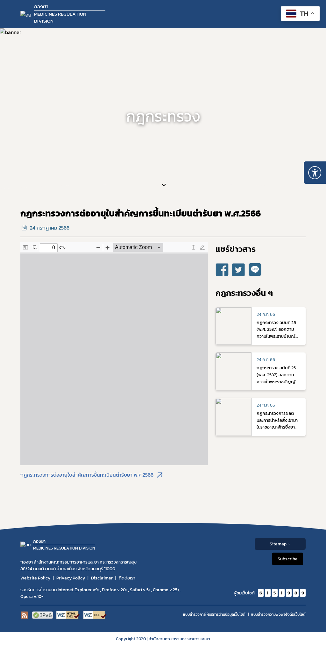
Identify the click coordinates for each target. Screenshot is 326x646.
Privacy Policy (70, 578)
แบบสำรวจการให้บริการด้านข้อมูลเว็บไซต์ (214, 614)
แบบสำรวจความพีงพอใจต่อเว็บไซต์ (278, 614)
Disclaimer (102, 578)
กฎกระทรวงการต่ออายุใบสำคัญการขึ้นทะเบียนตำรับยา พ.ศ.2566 (86, 475)
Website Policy (35, 578)
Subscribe (288, 559)
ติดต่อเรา (127, 578)
